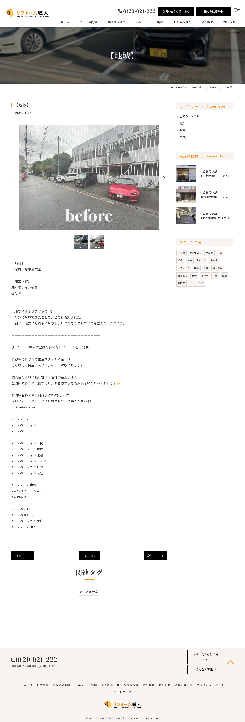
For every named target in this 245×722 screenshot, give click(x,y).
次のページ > (155, 556)
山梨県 (181, 252)
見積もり (182, 275)
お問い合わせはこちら (176, 11)
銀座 (180, 260)
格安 (194, 275)
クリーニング (197, 283)
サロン (209, 252)
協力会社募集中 (213, 11)
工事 (220, 252)
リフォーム (184, 267)
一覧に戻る (89, 556)
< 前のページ (23, 556)
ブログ (183, 137)
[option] (89, 177)
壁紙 (224, 275)
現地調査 (217, 267)
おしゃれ (201, 260)
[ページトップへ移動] (230, 662)
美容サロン (195, 252)
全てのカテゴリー (191, 116)
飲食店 (204, 275)
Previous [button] (15, 177)
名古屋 (214, 260)
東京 (182, 130)
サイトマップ (122, 692)
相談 (206, 267)
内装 (215, 275)
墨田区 (181, 283)
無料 (196, 267)
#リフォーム (89, 591)
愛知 (182, 123)
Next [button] (163, 177)
